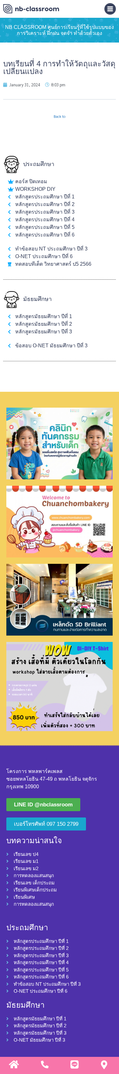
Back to (59, 116)
